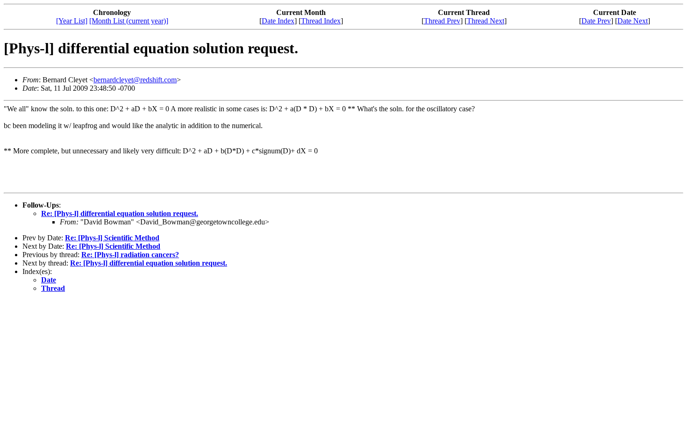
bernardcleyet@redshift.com (135, 80)
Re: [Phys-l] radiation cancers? (130, 255)
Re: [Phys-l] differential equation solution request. (119, 213)
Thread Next (485, 21)
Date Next (632, 21)
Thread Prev (442, 21)
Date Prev (596, 21)
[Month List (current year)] (128, 21)
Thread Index (321, 21)
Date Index (278, 21)
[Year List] (71, 21)
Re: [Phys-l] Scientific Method (112, 238)
